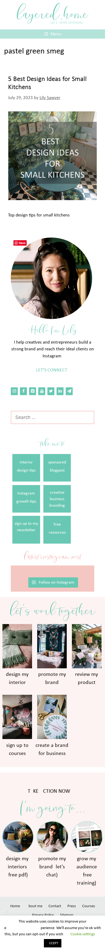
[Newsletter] (69, 391)
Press (71, 906)
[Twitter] (50, 391)
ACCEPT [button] (52, 943)
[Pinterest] (32, 391)
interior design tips (26, 466)
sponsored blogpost (57, 466)
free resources (57, 528)
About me (34, 906)
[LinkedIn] (60, 391)
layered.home (52, 14)
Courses (88, 906)
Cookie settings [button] (83, 934)
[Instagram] (14, 391)
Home (15, 906)
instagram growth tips (26, 497)
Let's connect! (52, 370)
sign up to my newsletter (26, 526)
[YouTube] (41, 391)
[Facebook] (23, 391)
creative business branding (57, 499)
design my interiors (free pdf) (17, 867)
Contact (54, 906)
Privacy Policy (43, 915)
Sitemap (66, 915)
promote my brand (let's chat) (52, 867)
